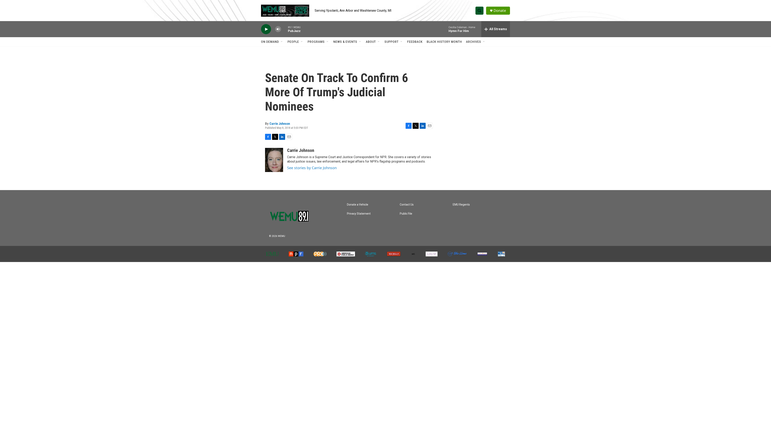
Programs (316, 41)
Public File (406, 213)
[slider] (284, 29)
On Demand (270, 41)
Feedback (415, 41)
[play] (266, 29)
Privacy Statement (359, 213)
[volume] (278, 29)
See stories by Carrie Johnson (312, 167)
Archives (473, 41)
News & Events (345, 41)
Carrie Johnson (279, 124)
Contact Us (407, 204)
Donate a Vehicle (357, 204)
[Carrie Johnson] (274, 160)
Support (391, 41)
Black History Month (444, 41)
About (371, 41)
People (293, 41)
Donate (500, 10)
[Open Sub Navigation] (282, 41)
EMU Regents (461, 204)
